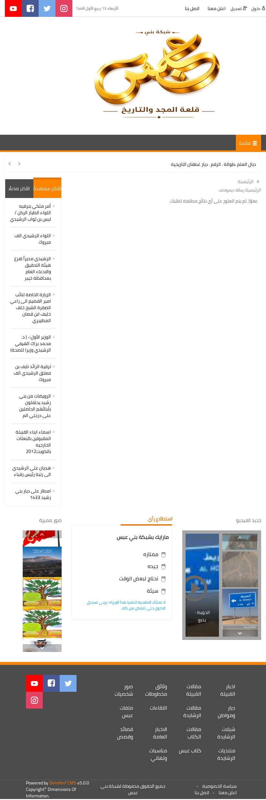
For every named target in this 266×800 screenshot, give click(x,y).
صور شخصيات (124, 690)
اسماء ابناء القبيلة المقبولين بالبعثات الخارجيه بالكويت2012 (33, 442)
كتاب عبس (190, 750)
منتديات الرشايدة (226, 754)
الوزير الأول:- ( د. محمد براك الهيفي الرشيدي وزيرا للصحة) (30, 343)
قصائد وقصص (125, 732)
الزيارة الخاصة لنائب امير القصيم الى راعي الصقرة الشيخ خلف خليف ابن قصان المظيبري (30, 307)
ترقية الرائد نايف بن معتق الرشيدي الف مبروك (32, 373)
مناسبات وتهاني (158, 754)
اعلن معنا (217, 8)
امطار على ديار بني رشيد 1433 (33, 494)
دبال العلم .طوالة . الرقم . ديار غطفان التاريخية (213, 164)
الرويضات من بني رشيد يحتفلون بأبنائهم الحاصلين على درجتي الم (35, 406)
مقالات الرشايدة (192, 711)
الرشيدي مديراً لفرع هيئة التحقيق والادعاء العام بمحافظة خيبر (32, 268)
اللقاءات (158, 708)
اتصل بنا (192, 8)
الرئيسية (246, 181)
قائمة (245, 143)
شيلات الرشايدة (226, 732)
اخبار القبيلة (227, 690)
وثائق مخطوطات (156, 690)
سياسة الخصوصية (219, 786)
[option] (240, 569)
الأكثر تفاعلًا (19, 188)
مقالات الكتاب (194, 732)
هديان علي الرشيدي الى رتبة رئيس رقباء (31, 471)
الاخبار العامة (160, 732)
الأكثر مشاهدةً (47, 188)
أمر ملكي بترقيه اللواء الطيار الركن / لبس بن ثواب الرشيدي (30, 212)
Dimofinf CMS (62, 783)
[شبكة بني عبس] (157, 75)
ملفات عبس (126, 711)
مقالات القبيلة (193, 690)
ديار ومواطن (226, 711)
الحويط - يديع (202, 616)
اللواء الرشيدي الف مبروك (33, 238)
